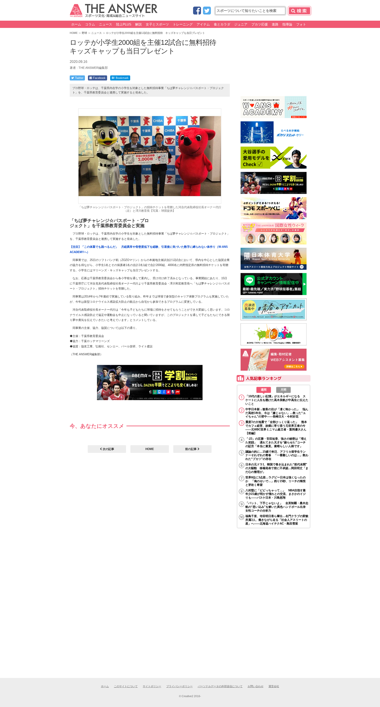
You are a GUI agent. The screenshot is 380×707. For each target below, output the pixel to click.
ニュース (105, 24)
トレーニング (183, 24)
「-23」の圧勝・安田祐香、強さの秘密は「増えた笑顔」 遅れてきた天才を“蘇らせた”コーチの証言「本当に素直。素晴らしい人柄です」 (276, 442)
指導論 (287, 24)
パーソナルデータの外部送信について (220, 686)
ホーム (76, 24)
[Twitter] (207, 11)
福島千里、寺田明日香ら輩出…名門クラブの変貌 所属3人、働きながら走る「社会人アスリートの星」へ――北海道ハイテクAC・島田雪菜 (276, 519)
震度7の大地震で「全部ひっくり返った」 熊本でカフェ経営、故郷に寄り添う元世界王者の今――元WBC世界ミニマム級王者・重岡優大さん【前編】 (276, 427)
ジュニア (240, 24)
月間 (283, 389)
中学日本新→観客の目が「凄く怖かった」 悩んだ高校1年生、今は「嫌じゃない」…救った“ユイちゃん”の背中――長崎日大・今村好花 (276, 413)
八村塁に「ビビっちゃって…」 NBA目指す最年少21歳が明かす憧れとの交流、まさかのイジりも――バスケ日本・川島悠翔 (275, 494)
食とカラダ (222, 24)
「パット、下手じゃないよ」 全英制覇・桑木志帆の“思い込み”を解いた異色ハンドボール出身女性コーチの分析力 (276, 506)
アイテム (203, 24)
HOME (74, 32)
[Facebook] (197, 11)
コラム (90, 24)
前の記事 (191, 449)
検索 (300, 11)
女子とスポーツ (157, 24)
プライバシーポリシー (179, 686)
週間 (264, 389)
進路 (275, 24)
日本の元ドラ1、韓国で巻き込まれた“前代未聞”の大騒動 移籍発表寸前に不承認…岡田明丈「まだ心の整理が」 (276, 468)
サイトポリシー (152, 686)
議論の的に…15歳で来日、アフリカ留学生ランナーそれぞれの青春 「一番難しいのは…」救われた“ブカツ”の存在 (276, 455)
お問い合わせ (255, 686)
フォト (301, 24)
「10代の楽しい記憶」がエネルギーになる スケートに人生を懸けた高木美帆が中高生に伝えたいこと (276, 400)
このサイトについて (126, 686)
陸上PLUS (123, 24)
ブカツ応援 (259, 24)
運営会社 (274, 686)
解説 (138, 24)
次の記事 (108, 449)
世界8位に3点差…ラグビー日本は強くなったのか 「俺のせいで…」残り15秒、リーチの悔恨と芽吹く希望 (275, 481)
